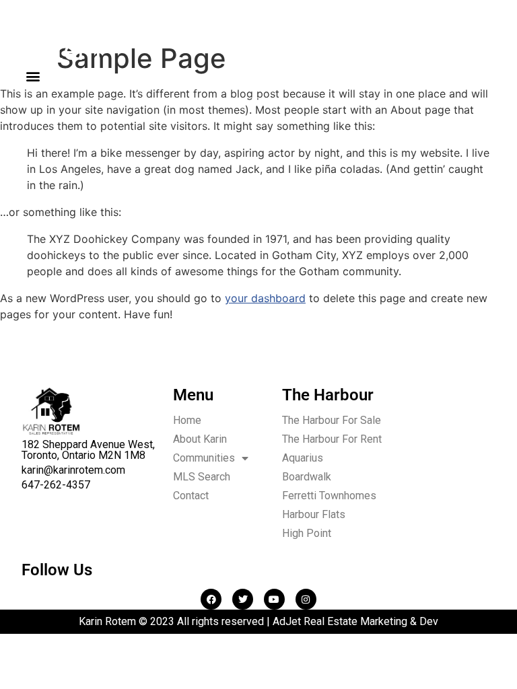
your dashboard (265, 298)
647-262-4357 (56, 484)
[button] (33, 76)
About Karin (200, 439)
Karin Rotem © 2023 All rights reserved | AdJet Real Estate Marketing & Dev (258, 621)
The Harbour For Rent (332, 439)
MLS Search (201, 476)
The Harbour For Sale (331, 420)
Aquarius (302, 457)
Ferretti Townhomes (329, 495)
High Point (306, 533)
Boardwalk (306, 476)
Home (187, 420)
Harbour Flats (313, 514)
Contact (191, 495)
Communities (204, 457)
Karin (61, 37)
